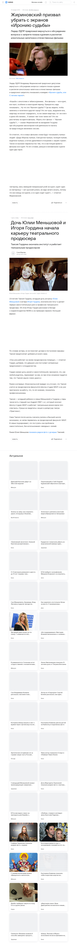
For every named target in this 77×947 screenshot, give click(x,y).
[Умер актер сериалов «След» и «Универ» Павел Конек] (53, 746)
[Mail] (6, 2)
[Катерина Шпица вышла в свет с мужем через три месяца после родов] (23, 716)
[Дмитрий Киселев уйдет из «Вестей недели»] (23, 475)
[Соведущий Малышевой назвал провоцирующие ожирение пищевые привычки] (23, 776)
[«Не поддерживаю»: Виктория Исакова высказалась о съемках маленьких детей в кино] (53, 626)
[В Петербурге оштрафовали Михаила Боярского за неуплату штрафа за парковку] (53, 566)
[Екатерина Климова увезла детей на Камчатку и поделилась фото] (53, 716)
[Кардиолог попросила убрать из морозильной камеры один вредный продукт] (53, 535)
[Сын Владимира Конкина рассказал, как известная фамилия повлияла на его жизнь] (23, 686)
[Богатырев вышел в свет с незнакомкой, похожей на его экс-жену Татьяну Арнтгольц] (53, 837)
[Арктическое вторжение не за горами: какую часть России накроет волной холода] (23, 746)
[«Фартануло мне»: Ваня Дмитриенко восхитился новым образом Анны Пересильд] (53, 897)
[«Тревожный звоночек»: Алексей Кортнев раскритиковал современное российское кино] (23, 535)
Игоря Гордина (33, 302)
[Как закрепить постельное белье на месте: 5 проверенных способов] (53, 596)
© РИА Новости (34, 10)
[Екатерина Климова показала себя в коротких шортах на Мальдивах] (53, 867)
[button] (38, 274)
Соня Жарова (21, 252)
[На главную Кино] (10, 2)
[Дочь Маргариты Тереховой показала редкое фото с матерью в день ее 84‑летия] (53, 776)
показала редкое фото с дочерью (43, 432)
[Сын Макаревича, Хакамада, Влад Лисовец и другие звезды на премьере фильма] (23, 596)
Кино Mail (30, 218)
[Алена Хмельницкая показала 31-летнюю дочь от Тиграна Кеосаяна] (53, 656)
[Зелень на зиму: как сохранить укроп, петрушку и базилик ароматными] (23, 505)
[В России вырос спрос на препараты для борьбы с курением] (23, 807)
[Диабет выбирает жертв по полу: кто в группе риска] (23, 897)
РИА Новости (20, 78)
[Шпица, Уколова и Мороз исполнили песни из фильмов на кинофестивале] (53, 927)
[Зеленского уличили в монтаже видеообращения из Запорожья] (53, 505)
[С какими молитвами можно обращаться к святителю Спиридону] (23, 867)
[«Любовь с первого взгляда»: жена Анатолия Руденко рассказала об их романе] (53, 807)
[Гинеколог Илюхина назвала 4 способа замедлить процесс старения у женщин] (23, 927)
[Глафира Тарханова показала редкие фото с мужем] (23, 837)
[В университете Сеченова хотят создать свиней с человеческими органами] (23, 656)
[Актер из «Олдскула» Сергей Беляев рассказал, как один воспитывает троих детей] (53, 686)
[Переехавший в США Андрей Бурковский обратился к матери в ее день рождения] (53, 475)
